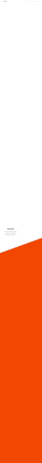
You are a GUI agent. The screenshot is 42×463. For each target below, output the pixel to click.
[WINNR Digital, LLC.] (5, 1)
